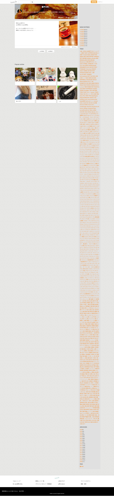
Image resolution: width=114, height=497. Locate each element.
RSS (82, 466)
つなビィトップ (16, 481)
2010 (81, 458)
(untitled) (82, 29)
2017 (81, 445)
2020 (81, 440)
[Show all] (73, 13)
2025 (81, 431)
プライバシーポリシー (41, 484)
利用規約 (49, 484)
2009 (81, 460)
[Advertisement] (46, 57)
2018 (81, 443)
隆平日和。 (46, 7)
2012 (81, 454)
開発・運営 (83, 484)
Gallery (61, 17)
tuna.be (57, 477)
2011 (81, 456)
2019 (81, 442)
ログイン (100, 2)
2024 (81, 433)
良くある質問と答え (18, 484)
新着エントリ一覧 (40, 481)
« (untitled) (41, 51)
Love (68, 17)
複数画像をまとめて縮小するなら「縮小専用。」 (14, 491)
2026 (81, 429)
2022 (81, 436)
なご (24, 10)
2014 (81, 451)
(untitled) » (50, 51)
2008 (81, 461)
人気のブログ (61, 481)
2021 (81, 438)
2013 (81, 452)
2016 (81, 447)
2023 (81, 435)
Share (74, 17)
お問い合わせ (61, 484)
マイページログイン (86, 481)
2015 (81, 449)
